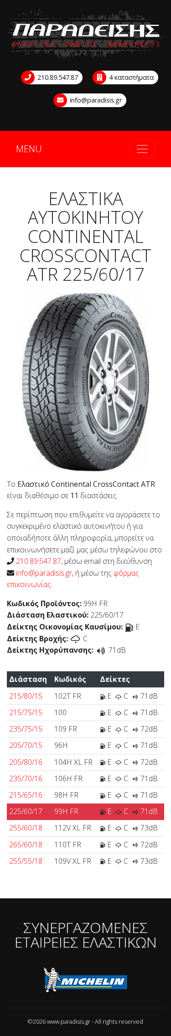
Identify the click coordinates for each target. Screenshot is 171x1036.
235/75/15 (25, 729)
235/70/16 (25, 778)
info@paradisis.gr (95, 100)
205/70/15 (25, 745)
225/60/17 (25, 811)
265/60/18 (25, 845)
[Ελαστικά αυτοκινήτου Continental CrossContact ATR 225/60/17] (85, 381)
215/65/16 (25, 795)
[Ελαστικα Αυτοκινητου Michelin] (85, 981)
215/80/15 (25, 696)
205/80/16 (25, 762)
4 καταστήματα (130, 77)
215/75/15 (25, 712)
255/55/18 (25, 861)
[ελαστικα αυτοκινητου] (85, 34)
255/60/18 (25, 828)
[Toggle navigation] (142, 149)
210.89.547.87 (57, 77)
